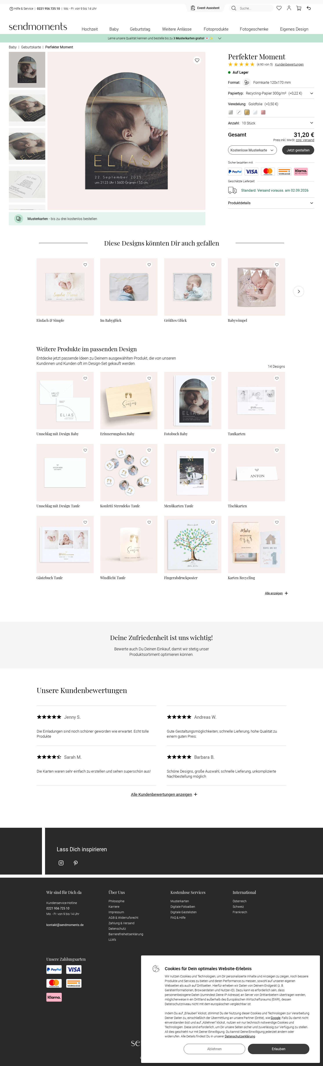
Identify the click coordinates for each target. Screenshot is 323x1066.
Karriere (114, 906)
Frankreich (240, 912)
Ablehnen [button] (214, 1048)
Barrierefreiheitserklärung (126, 934)
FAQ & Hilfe (178, 917)
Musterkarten (180, 901)
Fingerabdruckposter (181, 578)
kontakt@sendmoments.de (64, 925)
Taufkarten (236, 434)
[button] (289, 8)
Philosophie (116, 901)
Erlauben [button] (278, 1048)
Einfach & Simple (50, 320)
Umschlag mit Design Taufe (58, 506)
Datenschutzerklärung (240, 1036)
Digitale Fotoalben (183, 906)
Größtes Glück (175, 320)
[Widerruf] (309, 8)
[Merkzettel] (279, 8)
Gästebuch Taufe (49, 578)
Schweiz (238, 906)
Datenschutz (117, 928)
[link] (65, 287)
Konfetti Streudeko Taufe (120, 506)
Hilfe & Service (23, 8)
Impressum (116, 912)
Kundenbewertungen (289, 64)
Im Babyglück (111, 320)
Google (275, 1018)
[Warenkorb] (299, 8)
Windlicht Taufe (112, 578)
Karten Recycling (241, 578)
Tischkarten (237, 506)
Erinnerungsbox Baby (117, 434)
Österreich (240, 901)
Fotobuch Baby (176, 434)
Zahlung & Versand (121, 923)
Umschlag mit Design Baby (57, 434)
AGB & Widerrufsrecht (123, 917)
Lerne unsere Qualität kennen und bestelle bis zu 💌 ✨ (160, 38)
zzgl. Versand (305, 140)
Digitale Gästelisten (184, 912)
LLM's (112, 939)
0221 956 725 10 (48, 9)
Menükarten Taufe (178, 506)
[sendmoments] (38, 26)
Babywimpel (237, 320)
